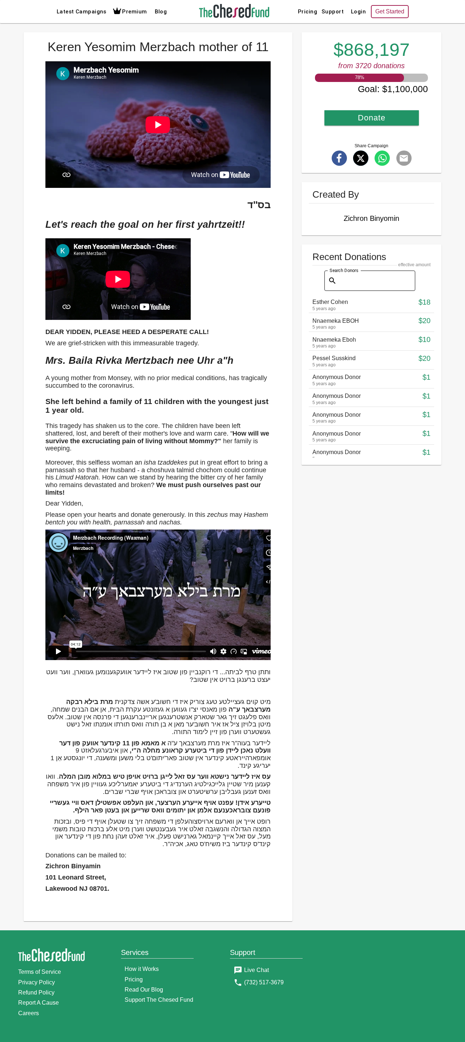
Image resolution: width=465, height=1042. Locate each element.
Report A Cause (38, 1003)
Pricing (307, 11)
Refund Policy (36, 992)
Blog (161, 11)
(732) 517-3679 (264, 982)
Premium (134, 11)
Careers (28, 1013)
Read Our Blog (144, 990)
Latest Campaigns (81, 11)
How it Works (142, 969)
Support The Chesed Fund (159, 1000)
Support (333, 11)
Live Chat (256, 970)
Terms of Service (39, 972)
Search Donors (343, 270)
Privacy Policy (36, 982)
